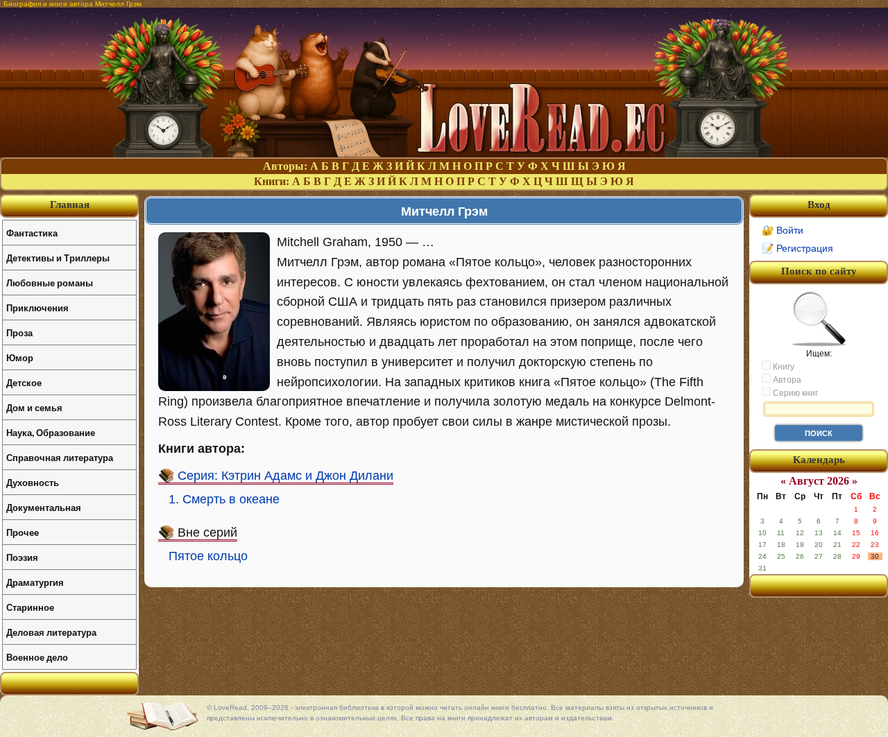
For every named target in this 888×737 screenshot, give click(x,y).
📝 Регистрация (797, 248)
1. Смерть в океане (224, 499)
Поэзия (22, 557)
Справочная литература (59, 457)
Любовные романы (49, 282)
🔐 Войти (782, 230)
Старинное (30, 607)
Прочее (22, 532)
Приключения (37, 307)
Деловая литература (51, 632)
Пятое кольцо (208, 556)
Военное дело (37, 657)
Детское (24, 382)
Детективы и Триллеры (58, 257)
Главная (69, 204)
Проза (19, 332)
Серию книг (794, 393)
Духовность (32, 482)
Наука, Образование (50, 432)
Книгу (782, 367)
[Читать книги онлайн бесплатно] (444, 153)
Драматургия (35, 582)
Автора (786, 380)
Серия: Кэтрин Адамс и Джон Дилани (285, 476)
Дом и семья (34, 407)
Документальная (43, 507)
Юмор (19, 357)
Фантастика (32, 232)
